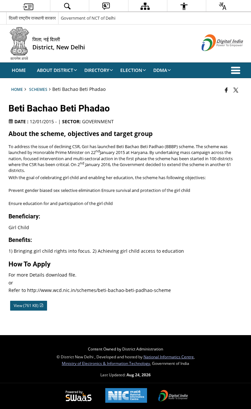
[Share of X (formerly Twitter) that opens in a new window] (236, 90)
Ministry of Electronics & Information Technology (106, 363)
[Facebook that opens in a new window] (226, 90)
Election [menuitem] (131, 70)
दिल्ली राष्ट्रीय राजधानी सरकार (32, 18)
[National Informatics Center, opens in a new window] (126, 396)
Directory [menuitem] (96, 70)
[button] (237, 70)
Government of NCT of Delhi (88, 18)
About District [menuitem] (55, 70)
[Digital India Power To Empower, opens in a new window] (173, 396)
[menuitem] (28, 6)
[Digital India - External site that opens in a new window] (214, 56)
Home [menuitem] (19, 70)
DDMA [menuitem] (160, 70)
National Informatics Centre (168, 356)
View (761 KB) (27, 305)
